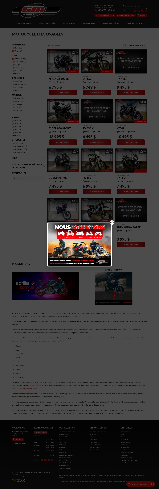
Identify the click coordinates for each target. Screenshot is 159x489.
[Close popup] (112, 222)
